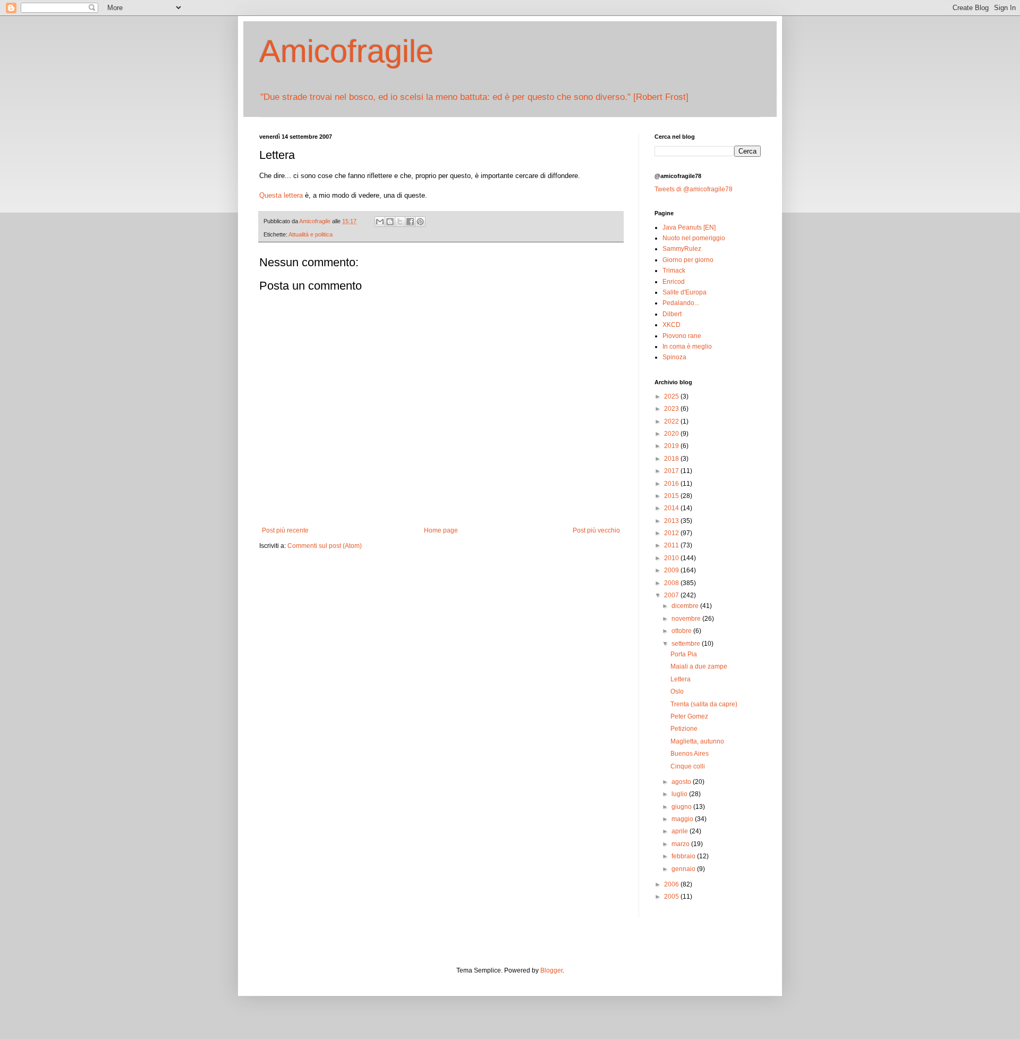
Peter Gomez (689, 716)
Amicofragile (346, 51)
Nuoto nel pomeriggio (693, 238)
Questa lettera (281, 195)
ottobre (682, 631)
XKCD (671, 324)
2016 (672, 483)
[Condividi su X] (400, 221)
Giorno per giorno (687, 260)
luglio (680, 794)
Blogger (551, 970)
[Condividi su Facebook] (410, 221)
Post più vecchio (596, 530)
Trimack (673, 270)
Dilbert (672, 314)
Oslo (677, 691)
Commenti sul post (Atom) (324, 546)
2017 (672, 471)
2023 (672, 408)
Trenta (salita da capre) (703, 704)
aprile (681, 831)
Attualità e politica (310, 234)
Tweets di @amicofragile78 (693, 189)
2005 (672, 896)
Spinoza (674, 357)
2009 (672, 570)
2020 (672, 433)
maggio (683, 819)
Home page (441, 530)
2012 (672, 533)
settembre (687, 643)
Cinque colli (687, 766)
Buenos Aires (689, 753)
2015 (672, 496)
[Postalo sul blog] (390, 221)
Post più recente (285, 530)
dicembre (686, 606)
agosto (682, 781)
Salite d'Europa (684, 292)
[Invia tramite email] (380, 221)
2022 (672, 421)
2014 (672, 508)
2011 (672, 545)
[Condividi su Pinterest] (420, 221)
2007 (672, 595)
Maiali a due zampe (698, 666)
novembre (687, 618)
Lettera (680, 679)
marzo (681, 844)
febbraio (684, 856)
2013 (672, 521)
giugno (682, 806)
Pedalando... (680, 303)
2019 (672, 446)
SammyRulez (681, 248)
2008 (672, 583)
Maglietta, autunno (697, 741)
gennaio (684, 869)
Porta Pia (683, 654)
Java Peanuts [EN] (689, 227)
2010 (672, 558)
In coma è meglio (687, 346)
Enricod (673, 281)
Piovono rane (681, 336)
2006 (672, 884)
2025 (672, 396)
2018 (672, 458)
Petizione (684, 728)
